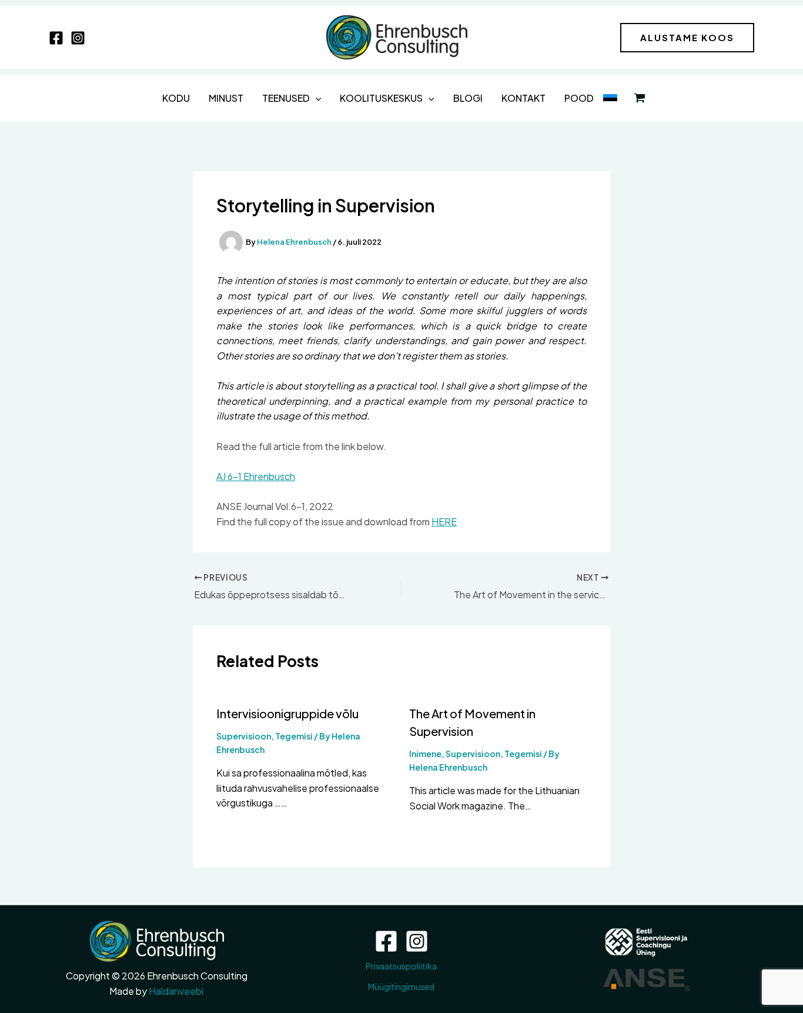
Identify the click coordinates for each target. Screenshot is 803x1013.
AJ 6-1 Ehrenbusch (255, 476)
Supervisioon (243, 736)
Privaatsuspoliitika (401, 966)
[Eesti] (610, 98)
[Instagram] (78, 38)
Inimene (425, 753)
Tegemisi (294, 736)
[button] (687, 37)
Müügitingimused (401, 986)
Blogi (468, 98)
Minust (226, 98)
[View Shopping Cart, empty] (640, 98)
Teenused (286, 98)
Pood (579, 98)
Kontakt (523, 98)
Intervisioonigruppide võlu (287, 713)
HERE (444, 521)
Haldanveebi (176, 991)
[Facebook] (56, 38)
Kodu (176, 98)
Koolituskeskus (381, 98)
